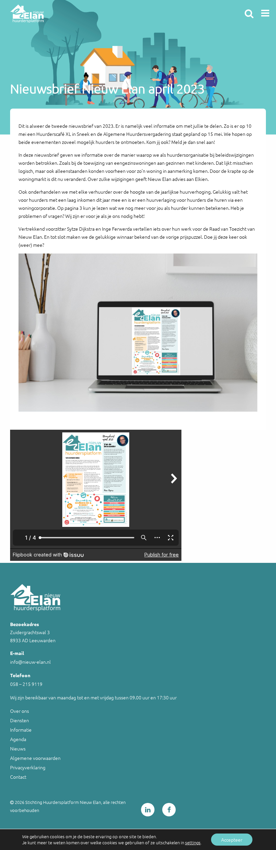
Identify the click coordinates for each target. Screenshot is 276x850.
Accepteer (231, 839)
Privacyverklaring (27, 767)
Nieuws (18, 748)
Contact (18, 776)
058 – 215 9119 (26, 684)
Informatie (21, 729)
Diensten (19, 720)
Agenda (18, 739)
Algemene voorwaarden (35, 758)
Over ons (19, 710)
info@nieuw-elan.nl (30, 661)
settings (193, 843)
